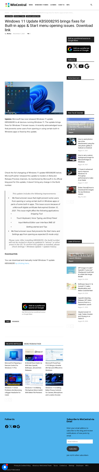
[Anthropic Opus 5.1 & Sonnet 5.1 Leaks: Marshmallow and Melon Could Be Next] (71, 286)
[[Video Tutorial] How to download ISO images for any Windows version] (71, 190)
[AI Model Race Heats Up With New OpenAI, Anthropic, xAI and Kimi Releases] (34, 355)
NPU (68, 5)
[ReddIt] (49, 74)
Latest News (15, 13)
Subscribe (73, 449)
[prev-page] (6, 399)
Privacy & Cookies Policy (22, 466)
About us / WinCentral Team (42, 466)
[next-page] (10, 399)
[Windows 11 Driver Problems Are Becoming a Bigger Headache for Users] (14, 380)
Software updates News (33, 16)
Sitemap (71, 466)
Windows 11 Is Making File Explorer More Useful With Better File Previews (33, 390)
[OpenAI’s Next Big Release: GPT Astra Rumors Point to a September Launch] (71, 300)
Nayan (71, 132)
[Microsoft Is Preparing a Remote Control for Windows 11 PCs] (14, 355)
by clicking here (22, 263)
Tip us (55, 466)
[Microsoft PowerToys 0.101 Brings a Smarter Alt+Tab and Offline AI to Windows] (54, 355)
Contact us (63, 466)
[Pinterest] (33, 74)
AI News (53, 5)
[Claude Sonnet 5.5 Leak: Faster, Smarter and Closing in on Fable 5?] (71, 314)
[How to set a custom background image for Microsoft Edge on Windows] (71, 157)
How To (61, 5)
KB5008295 (15, 321)
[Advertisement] (34, 54)
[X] (27, 74)
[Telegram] (55, 74)
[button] (91, 5)
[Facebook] (21, 74)
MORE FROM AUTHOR (32, 344)
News (31, 5)
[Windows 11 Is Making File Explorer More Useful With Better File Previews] (34, 380)
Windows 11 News (41, 5)
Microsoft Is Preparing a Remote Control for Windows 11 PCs (13, 365)
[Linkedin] (44, 74)
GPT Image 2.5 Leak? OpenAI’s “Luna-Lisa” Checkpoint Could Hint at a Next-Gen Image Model (86, 272)
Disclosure (79, 466)
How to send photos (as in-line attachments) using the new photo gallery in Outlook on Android (86, 143)
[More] (60, 74)
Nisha (9, 33)
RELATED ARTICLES (13, 344)
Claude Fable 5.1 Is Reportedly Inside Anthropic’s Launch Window (80, 255)
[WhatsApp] (38, 74)
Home (7, 13)
